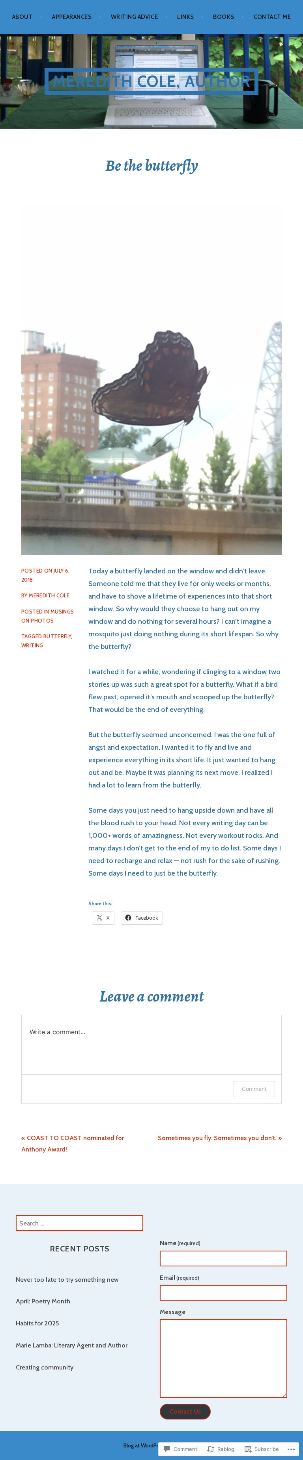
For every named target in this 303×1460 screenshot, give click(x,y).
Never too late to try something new (67, 1279)
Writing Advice (134, 16)
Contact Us (185, 1411)
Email (179, 1277)
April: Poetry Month (43, 1301)
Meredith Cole (49, 595)
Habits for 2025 (37, 1323)
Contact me (272, 16)
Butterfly (57, 636)
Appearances (72, 16)
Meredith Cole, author (151, 81)
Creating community (44, 1367)
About (22, 16)
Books (223, 16)
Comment (254, 1088)
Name (180, 1243)
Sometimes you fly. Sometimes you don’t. (217, 1138)
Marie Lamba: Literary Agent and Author (71, 1345)
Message (172, 1312)
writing (32, 645)
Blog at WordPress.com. (151, 1445)
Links (185, 16)
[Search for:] (79, 1223)
